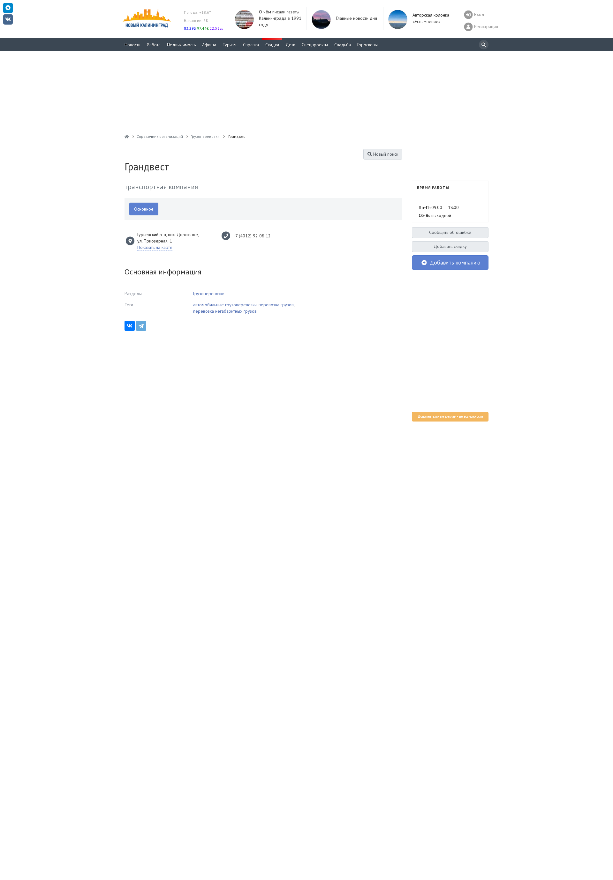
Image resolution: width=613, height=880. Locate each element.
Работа (154, 45)
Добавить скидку (450, 246)
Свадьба (342, 45)
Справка (251, 45)
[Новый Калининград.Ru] (127, 136)
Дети (290, 45)
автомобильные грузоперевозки (225, 305)
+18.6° (197, 12)
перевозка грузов (276, 305)
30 (196, 20)
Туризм (230, 45)
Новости (132, 45)
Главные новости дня (356, 18)
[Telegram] (141, 326)
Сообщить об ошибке (450, 232)
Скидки (272, 45)
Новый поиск (385, 154)
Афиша (209, 45)
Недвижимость (181, 45)
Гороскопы (367, 45)
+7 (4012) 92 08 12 (252, 236)
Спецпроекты (315, 45)
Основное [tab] (144, 209)
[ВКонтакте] (130, 326)
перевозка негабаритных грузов (225, 311)
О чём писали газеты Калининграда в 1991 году (280, 18)
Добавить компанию (454, 262)
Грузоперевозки (208, 293)
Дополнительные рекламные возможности (450, 416)
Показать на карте (154, 247)
